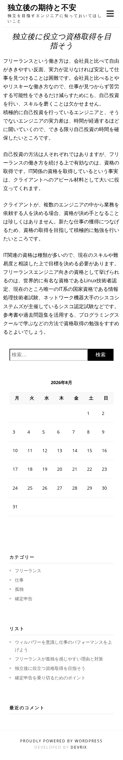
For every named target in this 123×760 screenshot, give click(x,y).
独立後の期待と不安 (42, 7)
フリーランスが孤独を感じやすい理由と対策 (59, 659)
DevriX (79, 747)
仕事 (19, 580)
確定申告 (23, 599)
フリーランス (28, 570)
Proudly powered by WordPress (61, 741)
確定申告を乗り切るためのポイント (50, 678)
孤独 (19, 589)
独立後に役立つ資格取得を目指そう (50, 668)
